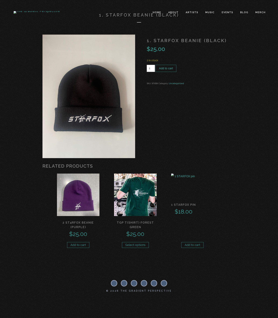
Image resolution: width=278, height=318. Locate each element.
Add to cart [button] (78, 245)
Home (157, 12)
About (173, 12)
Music (210, 12)
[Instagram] (124, 283)
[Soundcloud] (134, 283)
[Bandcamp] (154, 283)
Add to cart (166, 68)
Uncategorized (176, 83)
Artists (192, 12)
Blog (244, 12)
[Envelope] (164, 283)
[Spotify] (144, 283)
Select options (135, 245)
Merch (260, 12)
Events (227, 12)
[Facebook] (114, 283)
